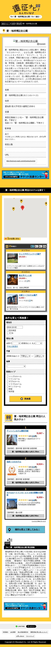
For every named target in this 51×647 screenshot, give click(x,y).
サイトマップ (30, 636)
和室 (10, 389)
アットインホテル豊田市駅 (18, 431)
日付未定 (12, 330)
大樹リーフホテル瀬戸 (28, 295)
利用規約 (5, 632)
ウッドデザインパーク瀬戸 (30, 254)
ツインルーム (14, 379)
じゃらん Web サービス (39, 521)
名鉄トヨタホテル (14, 462)
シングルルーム (15, 376)
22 (30, 300)
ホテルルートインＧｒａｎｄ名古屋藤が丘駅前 (25, 494)
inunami (42, 44)
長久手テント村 (25, 275)
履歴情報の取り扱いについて (38, 632)
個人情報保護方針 (23, 632)
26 (33, 436)
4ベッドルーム (15, 386)
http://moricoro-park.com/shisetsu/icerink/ (20, 161)
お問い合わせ (20, 636)
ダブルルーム (14, 381)
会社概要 (13, 632)
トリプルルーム (15, 384)
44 (33, 500)
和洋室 (11, 391)
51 (33, 467)
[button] (21, 201)
